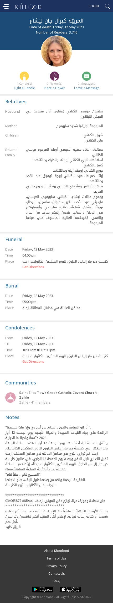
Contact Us (56, 573)
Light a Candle (24, 88)
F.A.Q (56, 581)
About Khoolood (56, 550)
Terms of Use (56, 558)
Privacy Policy (56, 566)
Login (94, 6)
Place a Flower (54, 88)
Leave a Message (86, 88)
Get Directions (33, 267)
